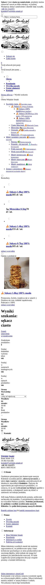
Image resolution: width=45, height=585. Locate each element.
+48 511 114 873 (7, 9)
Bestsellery (5, 178)
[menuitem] (25, 79)
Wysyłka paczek (12, 522)
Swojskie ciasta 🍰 (19, 104)
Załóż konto (11, 58)
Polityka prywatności (14, 542)
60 (5, 406)
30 (2, 406)
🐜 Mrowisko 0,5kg (16, 209)
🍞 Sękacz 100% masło (23, 110)
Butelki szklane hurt (9, 510)
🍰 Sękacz (22, 106)
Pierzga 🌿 (21, 142)
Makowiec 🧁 (22, 135)
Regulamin (10, 537)
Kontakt (9, 526)
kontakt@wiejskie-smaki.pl (11, 11)
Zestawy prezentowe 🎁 (18, 170)
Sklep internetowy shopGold (12, 574)
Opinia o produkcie (8, 256)
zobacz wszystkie (8, 251)
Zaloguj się (10, 56)
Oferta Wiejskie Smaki (10, 99)
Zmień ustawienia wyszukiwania (6, 333)
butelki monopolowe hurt (29, 510)
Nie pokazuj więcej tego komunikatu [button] (15, 583)
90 (2, 408)
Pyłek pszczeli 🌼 (23, 149)
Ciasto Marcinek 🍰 (24, 125)
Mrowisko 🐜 (22, 128)
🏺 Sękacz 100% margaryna (23, 120)
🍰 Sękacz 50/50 (27, 114)
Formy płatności (12, 524)
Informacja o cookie (14, 540)
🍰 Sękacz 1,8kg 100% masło (16, 293)
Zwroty (9, 519)
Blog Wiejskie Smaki (14, 535)
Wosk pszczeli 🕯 (22, 152)
